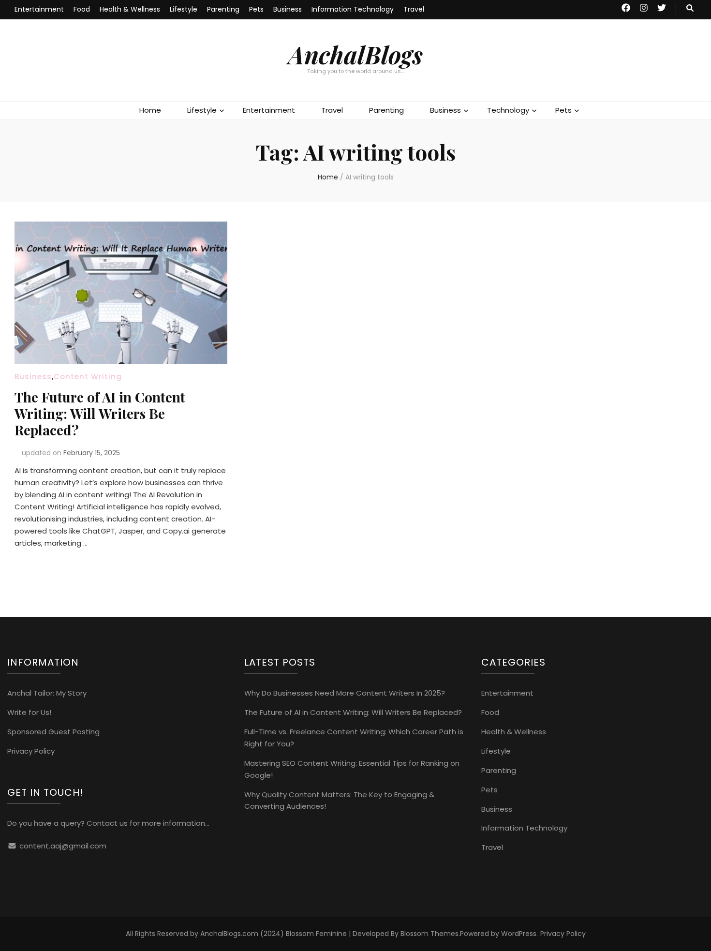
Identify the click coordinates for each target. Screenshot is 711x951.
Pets (256, 9)
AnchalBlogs (355, 54)
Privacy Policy (31, 751)
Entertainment (39, 9)
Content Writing (88, 376)
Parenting (223, 9)
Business (287, 9)
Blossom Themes (429, 933)
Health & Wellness (130, 9)
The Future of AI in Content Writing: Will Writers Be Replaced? (100, 413)
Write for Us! (29, 712)
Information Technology (352, 9)
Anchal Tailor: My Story (47, 693)
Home (150, 110)
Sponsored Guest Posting (53, 732)
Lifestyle (183, 9)
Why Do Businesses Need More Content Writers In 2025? (344, 693)
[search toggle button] (690, 8)
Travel (413, 9)
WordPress (518, 933)
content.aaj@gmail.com (62, 846)
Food (82, 9)
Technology (508, 110)
